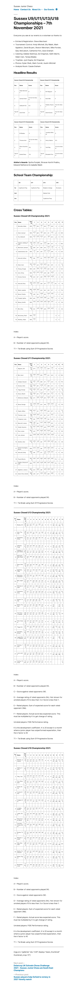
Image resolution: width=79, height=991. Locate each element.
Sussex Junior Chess (23, 6)
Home (16, 9)
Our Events (49, 9)
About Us (36, 9)
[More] (56, 9)
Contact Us (25, 9)
